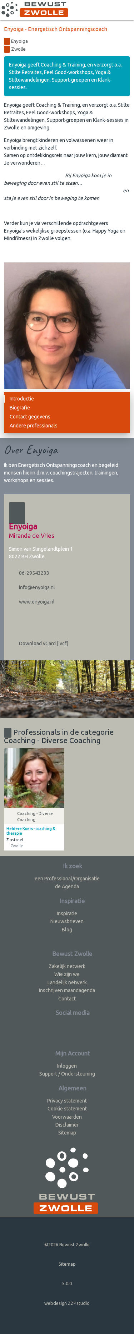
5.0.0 (67, 1283)
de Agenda (67, 886)
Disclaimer (67, 1125)
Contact (67, 998)
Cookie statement (67, 1108)
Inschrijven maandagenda (67, 990)
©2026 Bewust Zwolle (67, 1244)
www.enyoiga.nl (36, 602)
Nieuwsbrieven (67, 921)
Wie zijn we (67, 974)
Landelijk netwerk (67, 982)
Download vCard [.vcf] (43, 643)
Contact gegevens (30, 417)
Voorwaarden (67, 1117)
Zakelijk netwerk (67, 966)
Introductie (22, 399)
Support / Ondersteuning (67, 1074)
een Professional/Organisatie (67, 878)
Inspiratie (67, 913)
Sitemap (67, 1133)
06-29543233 (33, 573)
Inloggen (67, 1066)
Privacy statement (67, 1101)
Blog (67, 929)
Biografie (20, 408)
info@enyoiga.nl (36, 587)
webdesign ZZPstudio (67, 1303)
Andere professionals (34, 425)
